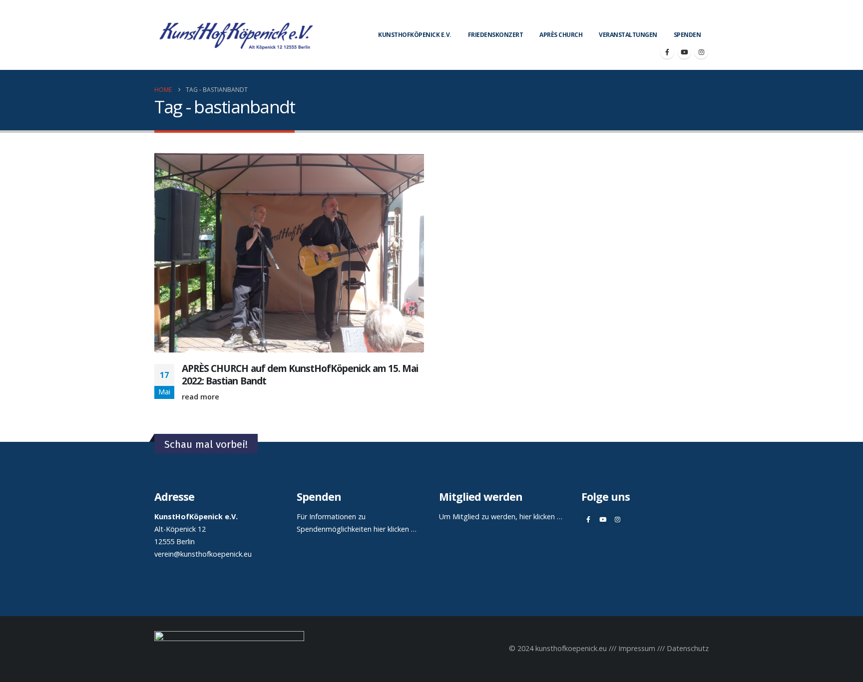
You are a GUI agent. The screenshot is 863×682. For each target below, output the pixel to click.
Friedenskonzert (495, 34)
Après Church (560, 34)
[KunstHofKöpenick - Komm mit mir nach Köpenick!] (236, 35)
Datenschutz (688, 648)
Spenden (687, 34)
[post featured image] (289, 251)
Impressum (636, 648)
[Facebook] (667, 52)
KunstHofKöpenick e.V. (414, 34)
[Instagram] (701, 52)
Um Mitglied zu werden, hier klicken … (500, 516)
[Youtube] (684, 52)
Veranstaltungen (628, 34)
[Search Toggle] (704, 14)
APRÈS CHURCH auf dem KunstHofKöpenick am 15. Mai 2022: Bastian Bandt (300, 374)
